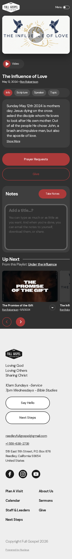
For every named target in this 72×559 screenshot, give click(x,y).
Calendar (13, 500)
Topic (53, 92)
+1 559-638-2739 (17, 444)
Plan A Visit (14, 491)
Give (42, 510)
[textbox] (36, 227)
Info (8, 92)
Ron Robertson (29, 82)
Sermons (46, 500)
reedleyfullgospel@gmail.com (26, 436)
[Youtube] (36, 474)
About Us (46, 491)
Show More (13, 141)
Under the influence (42, 264)
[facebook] (10, 474)
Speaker (39, 92)
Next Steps (14, 519)
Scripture (22, 92)
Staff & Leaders (18, 510)
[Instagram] (23, 474)
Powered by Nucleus (17, 549)
